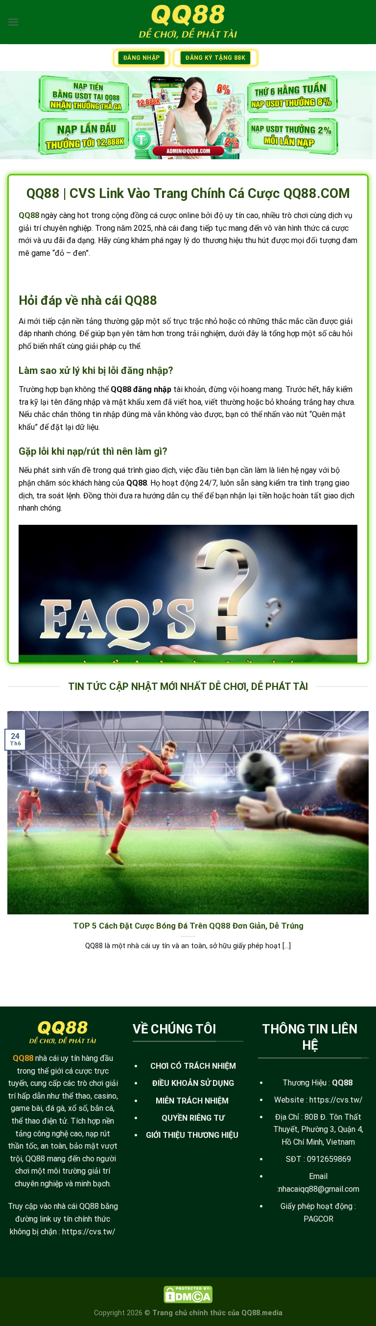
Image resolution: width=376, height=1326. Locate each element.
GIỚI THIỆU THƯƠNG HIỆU (192, 1135)
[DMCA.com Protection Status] (188, 1294)
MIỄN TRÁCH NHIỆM (192, 1100)
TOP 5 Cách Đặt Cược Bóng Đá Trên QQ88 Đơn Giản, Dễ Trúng (188, 926)
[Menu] (13, 22)
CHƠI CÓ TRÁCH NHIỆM (193, 1066)
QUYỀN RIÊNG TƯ (193, 1118)
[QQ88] (188, 22)
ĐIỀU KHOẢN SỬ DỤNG (193, 1083)
